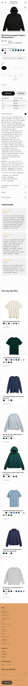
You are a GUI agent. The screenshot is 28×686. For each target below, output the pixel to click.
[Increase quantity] (9, 87)
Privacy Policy (6, 643)
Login (9, 41)
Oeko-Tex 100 (8, 134)
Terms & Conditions (5, 630)
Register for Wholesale (15, 42)
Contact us (11, 168)
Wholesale (21, 93)
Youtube (4, 656)
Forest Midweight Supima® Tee (11, 357)
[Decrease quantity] (4, 87)
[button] (3, 50)
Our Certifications (6, 623)
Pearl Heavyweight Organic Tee (11, 321)
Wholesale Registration (5, 611)
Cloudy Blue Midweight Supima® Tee (13, 510)
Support (4, 626)
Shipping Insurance (4, 640)
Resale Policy (6, 636)
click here (20, 172)
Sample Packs (5, 615)
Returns (4, 633)
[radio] (4, 68)
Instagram (4, 654)
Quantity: (4, 84)
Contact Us (20, 58)
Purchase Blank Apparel (6, 618)
